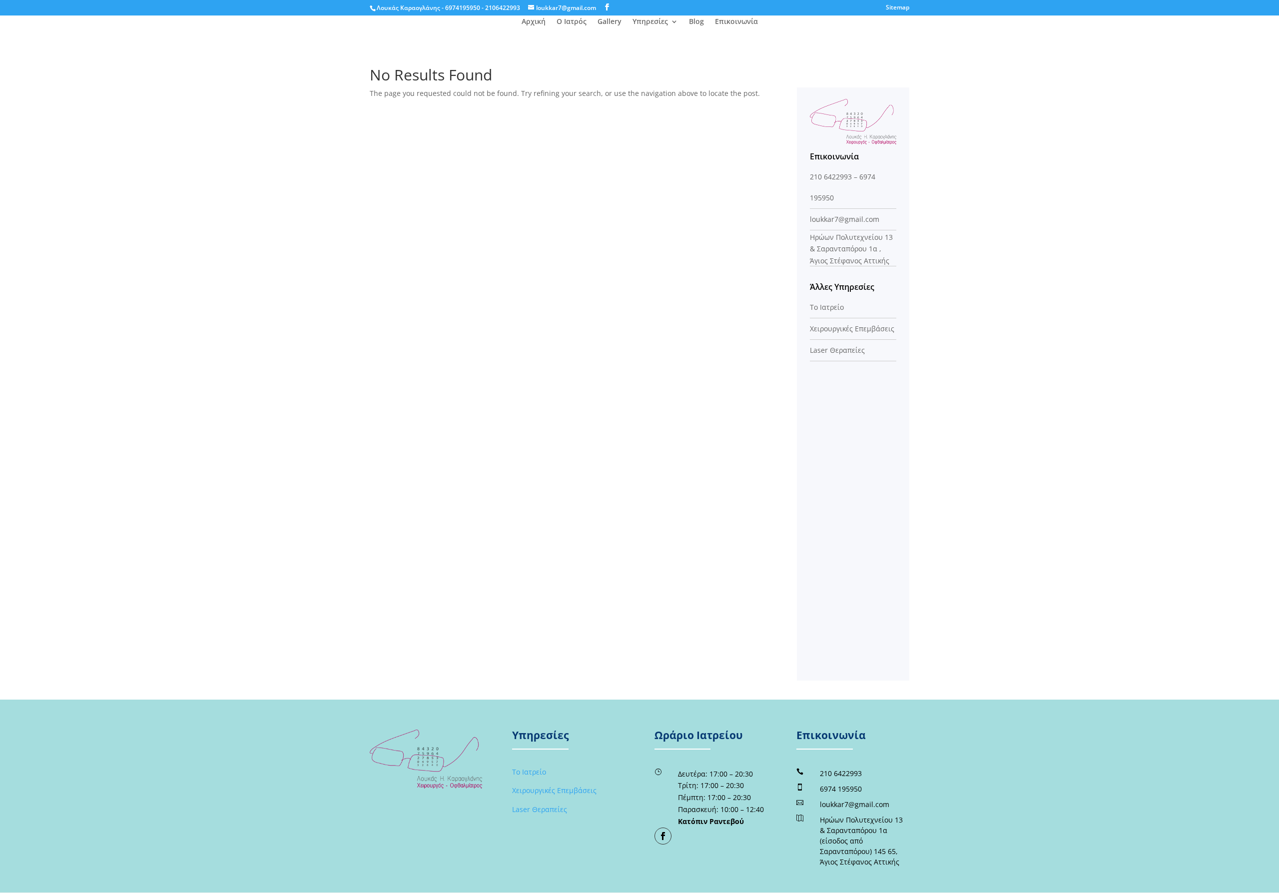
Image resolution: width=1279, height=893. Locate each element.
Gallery (610, 22)
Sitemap (897, 7)
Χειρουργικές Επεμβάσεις (852, 328)
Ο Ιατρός (572, 22)
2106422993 (502, 7)
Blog (696, 22)
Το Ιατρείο (827, 307)
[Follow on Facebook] (662, 836)
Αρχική (534, 22)
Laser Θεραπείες (837, 350)
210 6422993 (831, 176)
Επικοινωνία (736, 22)
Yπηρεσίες (650, 22)
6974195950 (462, 7)
